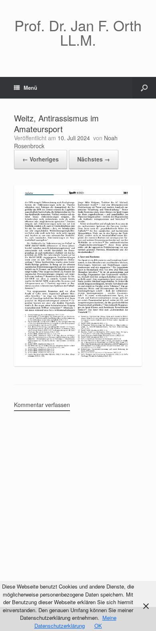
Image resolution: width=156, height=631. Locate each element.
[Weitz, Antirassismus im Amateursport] (78, 364)
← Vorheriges (40, 159)
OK (98, 625)
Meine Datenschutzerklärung (75, 621)
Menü (30, 87)
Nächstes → (93, 159)
